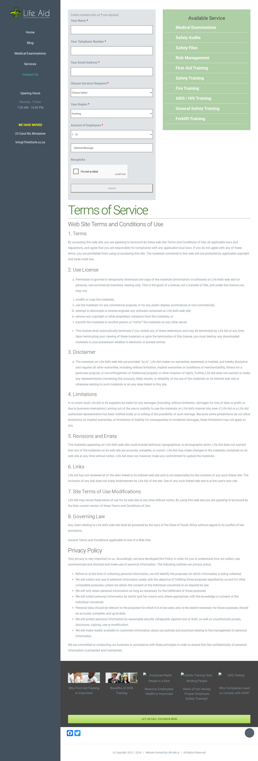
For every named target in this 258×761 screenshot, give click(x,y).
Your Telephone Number (88, 41)
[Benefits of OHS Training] (121, 678)
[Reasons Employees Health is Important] (159, 678)
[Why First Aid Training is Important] (84, 678)
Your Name (79, 20)
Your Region (80, 104)
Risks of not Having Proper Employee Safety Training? (197, 693)
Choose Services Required (90, 83)
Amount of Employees (87, 125)
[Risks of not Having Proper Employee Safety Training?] (197, 678)
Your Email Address (85, 62)
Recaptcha (78, 159)
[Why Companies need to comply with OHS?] (234, 678)
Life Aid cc (173, 752)
